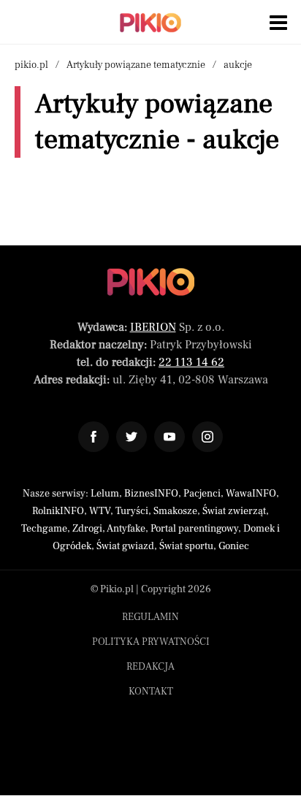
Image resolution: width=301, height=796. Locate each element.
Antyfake (126, 528)
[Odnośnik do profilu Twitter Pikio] (131, 436)
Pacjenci (202, 493)
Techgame (44, 528)
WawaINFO (251, 493)
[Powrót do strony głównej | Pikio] (150, 22)
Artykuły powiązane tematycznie (135, 65)
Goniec (233, 546)
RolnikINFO (58, 511)
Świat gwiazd (125, 546)
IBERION (153, 327)
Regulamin (150, 617)
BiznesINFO (151, 493)
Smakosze (175, 511)
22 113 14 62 (191, 362)
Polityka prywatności (151, 641)
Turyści (131, 511)
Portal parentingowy (194, 528)
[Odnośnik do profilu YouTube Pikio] (169, 436)
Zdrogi (87, 528)
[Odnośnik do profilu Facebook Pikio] (93, 436)
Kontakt (151, 691)
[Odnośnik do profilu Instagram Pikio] (207, 436)
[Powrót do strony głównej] (151, 282)
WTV (99, 511)
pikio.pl (31, 65)
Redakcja (150, 666)
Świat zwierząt (234, 511)
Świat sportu (186, 546)
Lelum (105, 493)
